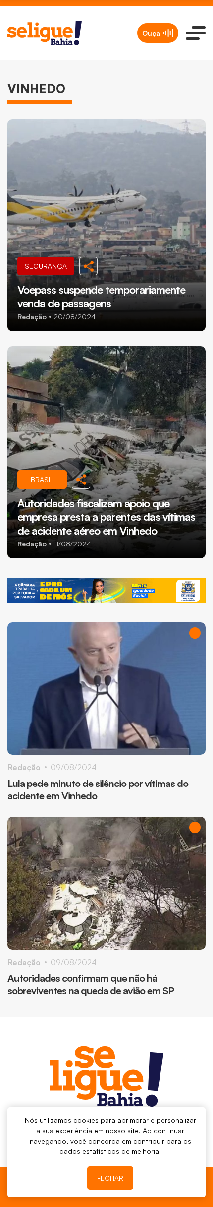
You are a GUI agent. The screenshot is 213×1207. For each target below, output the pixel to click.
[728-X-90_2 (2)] (106, 590)
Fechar (110, 1178)
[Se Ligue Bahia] (44, 33)
